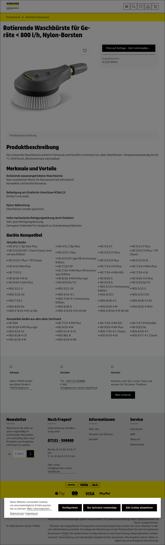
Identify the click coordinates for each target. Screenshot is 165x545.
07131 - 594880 (61, 440)
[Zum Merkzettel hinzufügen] (85, 51)
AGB (132, 434)
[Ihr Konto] (148, 6)
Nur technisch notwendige (101, 507)
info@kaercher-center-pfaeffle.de (78, 387)
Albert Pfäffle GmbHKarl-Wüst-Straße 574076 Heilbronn (21, 384)
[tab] (23, 135)
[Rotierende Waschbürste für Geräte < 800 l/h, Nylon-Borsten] (49, 86)
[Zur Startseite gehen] (12, 6)
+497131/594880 (75, 381)
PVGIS (65, 533)
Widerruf (135, 439)
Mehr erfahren (123, 394)
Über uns (94, 429)
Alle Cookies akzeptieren (139, 507)
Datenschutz (137, 444)
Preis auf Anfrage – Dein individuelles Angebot (130, 48)
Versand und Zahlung (101, 434)
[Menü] (126, 6)
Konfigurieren (70, 507)
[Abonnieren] (30, 453)
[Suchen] (134, 6)
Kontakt (93, 439)
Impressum (136, 429)
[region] (49, 86)
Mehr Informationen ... (39, 508)
